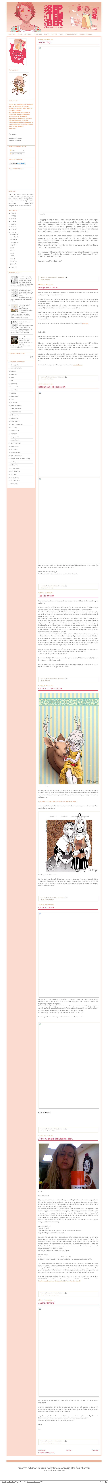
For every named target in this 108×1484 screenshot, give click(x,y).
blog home (11, 34)
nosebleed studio (15, 452)
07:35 (55, 678)
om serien (27, 34)
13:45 (55, 586)
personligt (24, 201)
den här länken (77, 365)
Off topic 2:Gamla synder (50, 688)
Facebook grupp (71, 34)
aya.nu (12, 377)
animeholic (14, 374)
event (11, 196)
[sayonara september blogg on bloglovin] (17, 164)
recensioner (12, 203)
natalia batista (15, 446)
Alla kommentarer (16, 154)
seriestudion (14, 465)
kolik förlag (14, 427)
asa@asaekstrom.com (15, 138)
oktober (12, 239)
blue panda (14, 383)
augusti (12, 245)
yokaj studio (14, 484)
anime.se (13, 371)
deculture (13, 393)
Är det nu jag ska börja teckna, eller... (55, 1139)
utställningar (27, 205)
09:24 (55, 1441)
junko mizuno (14, 415)
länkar (21, 199)
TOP (106, 1482)
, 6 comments (60, 277)
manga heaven (15, 437)
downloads (38, 34)
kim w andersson (15, 421)
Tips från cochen (46, 596)
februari (12, 261)
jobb (10, 199)
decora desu (14, 390)
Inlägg (13, 150)
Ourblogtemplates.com (33, 1482)
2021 (12, 213)
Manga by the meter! (48, 287)
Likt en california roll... (25, 337)
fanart (54, 34)
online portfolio (86, 34)
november (13, 237)
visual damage (15, 477)
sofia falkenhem (15, 471)
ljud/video (15, 199)
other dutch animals (16, 455)
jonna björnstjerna (16, 412)
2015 (12, 218)
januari (12, 264)
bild (12, 380)
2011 (12, 229)
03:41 (55, 897)
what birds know (15, 480)
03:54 (55, 1129)
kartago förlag (14, 418)
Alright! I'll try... (45, 42)
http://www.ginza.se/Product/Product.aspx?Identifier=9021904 (57, 801)
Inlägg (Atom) (50, 1452)
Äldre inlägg (95, 1450)
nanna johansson (16, 443)
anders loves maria (16, 368)
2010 (12, 232)
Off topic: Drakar (46, 907)
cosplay (19, 194)
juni (11, 250)
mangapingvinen (15, 440)
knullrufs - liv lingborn (17, 424)
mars (12, 258)
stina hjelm (14, 474)
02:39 (55, 277)
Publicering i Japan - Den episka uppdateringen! (25, 306)
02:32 (55, 1293)
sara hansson (14, 462)
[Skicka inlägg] (66, 277)
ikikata (12, 399)
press (61, 34)
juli (11, 248)
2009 (12, 267)
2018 (12, 216)
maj (11, 253)
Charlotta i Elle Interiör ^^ (26, 290)
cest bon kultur (15, 387)
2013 (12, 224)
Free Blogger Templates (8, 1482)
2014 (12, 221)
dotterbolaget (14, 396)
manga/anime (28, 199)
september (13, 242)
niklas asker (14, 449)
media (17, 200)
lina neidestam (15, 430)
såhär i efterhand (46, 1303)
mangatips (11, 200)
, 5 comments (60, 1293)
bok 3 (14, 194)
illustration (25, 197)
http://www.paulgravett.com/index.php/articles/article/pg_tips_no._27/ (59, 1281)
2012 (12, 226)
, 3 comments (60, 586)
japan (31, 197)
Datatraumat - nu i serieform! (52, 387)
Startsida (68, 1450)
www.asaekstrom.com (15, 140)
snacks (21, 205)
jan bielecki (14, 402)
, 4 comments (60, 678)
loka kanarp (14, 433)
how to (46, 34)
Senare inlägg (41, 1450)
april (11, 256)
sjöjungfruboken (15, 468)
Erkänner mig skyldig (25, 277)
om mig (20, 34)
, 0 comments (60, 897)
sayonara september (53, 1295)
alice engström (15, 365)
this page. (85, 323)
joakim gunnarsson (16, 405)
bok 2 (11, 194)
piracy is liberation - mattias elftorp (20, 459)
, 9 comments (60, 377)
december (13, 234)
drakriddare (30, 194)
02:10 (55, 377)
